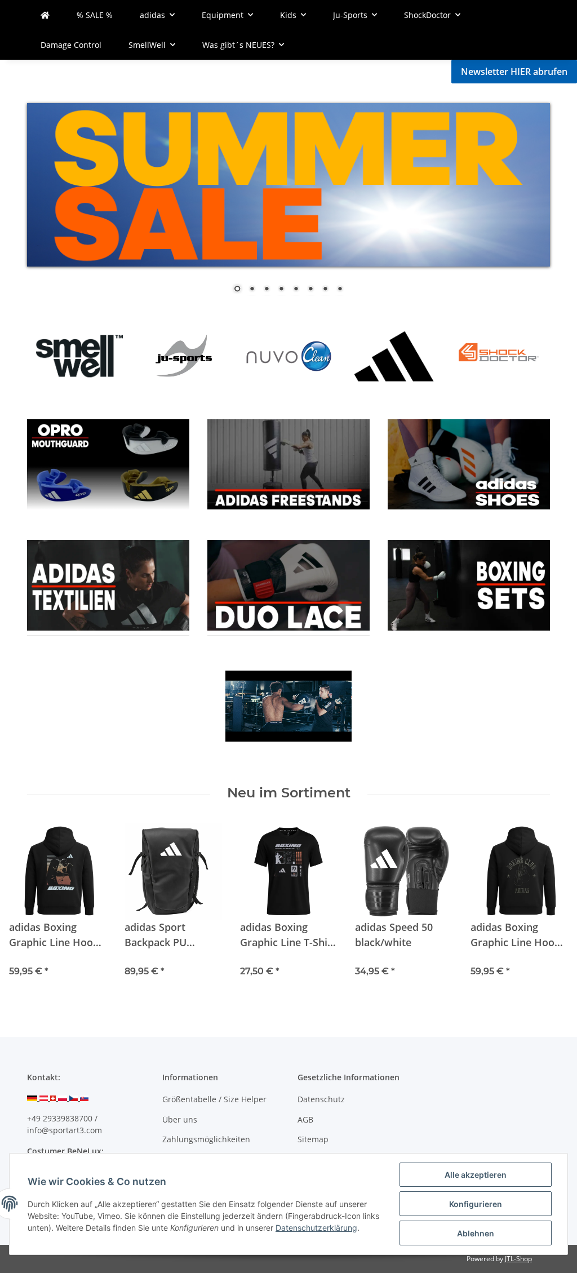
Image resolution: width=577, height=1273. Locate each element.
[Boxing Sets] (469, 463)
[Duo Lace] (288, 463)
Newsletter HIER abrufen (514, 71)
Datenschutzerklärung (316, 1227)
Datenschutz (321, 1099)
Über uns (179, 1119)
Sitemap (313, 1139)
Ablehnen (475, 1233)
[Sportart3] (45, 15)
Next (522, 354)
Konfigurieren (475, 1204)
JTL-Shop (518, 1258)
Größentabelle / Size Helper (214, 1099)
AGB (305, 1119)
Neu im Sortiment (288, 793)
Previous (55, 354)
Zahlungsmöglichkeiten (206, 1139)
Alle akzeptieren (476, 1174)
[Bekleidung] (108, 463)
